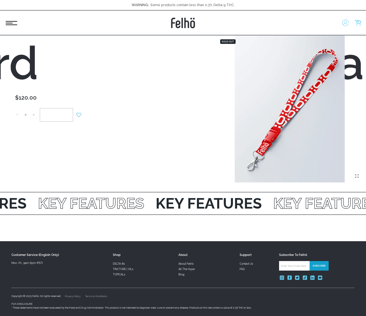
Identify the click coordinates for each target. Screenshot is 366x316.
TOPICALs (119, 274)
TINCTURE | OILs (123, 269)
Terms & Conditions (96, 296)
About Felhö (186, 263)
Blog (181, 274)
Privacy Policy (73, 296)
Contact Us (246, 263)
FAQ (242, 269)
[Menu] (10, 22)
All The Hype (186, 269)
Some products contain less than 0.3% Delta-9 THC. (192, 5)
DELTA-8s (119, 263)
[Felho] (183, 22)
